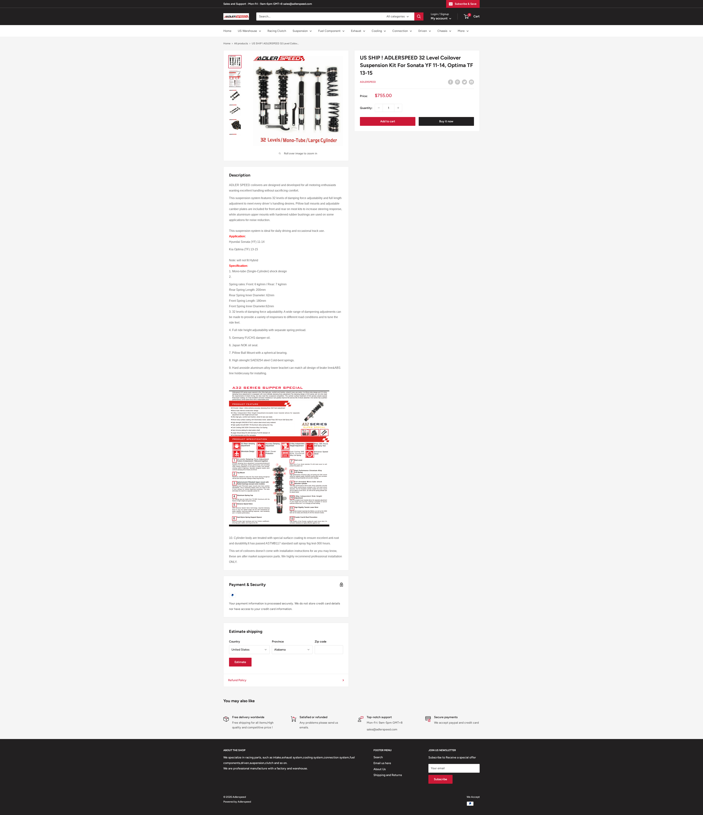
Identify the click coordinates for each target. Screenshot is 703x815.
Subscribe (440, 779)
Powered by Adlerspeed (237, 801)
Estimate (240, 662)
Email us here (382, 763)
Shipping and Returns (387, 775)
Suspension (300, 31)
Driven (422, 31)
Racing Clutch (276, 31)
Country (234, 641)
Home (227, 31)
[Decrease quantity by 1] (379, 108)
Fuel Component (329, 31)
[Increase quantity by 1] (398, 108)
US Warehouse (247, 31)
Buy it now (446, 121)
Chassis (442, 31)
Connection (400, 31)
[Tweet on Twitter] (464, 82)
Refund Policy (237, 680)
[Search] (418, 16)
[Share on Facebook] (450, 82)
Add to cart (387, 121)
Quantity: (366, 107)
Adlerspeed (368, 81)
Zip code (320, 641)
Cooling (377, 31)
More (461, 31)
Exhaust (356, 31)
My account (439, 18)
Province (278, 641)
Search (378, 757)
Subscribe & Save (465, 3)
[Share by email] (471, 82)
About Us (379, 769)
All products (241, 43)
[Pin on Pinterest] (457, 82)
